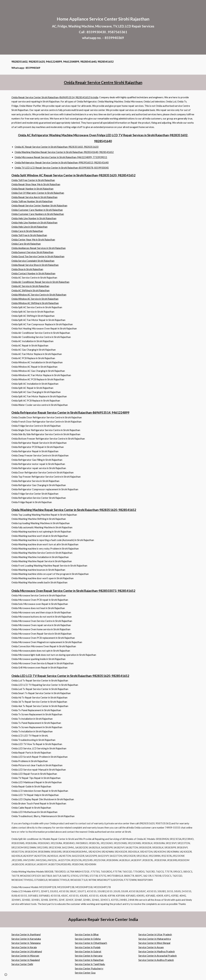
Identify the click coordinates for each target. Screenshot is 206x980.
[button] (6, 974)
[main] (103, 27)
